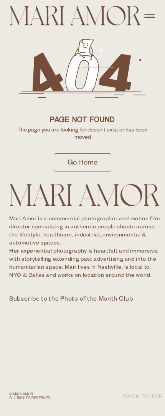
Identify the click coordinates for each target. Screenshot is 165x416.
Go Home (82, 164)
